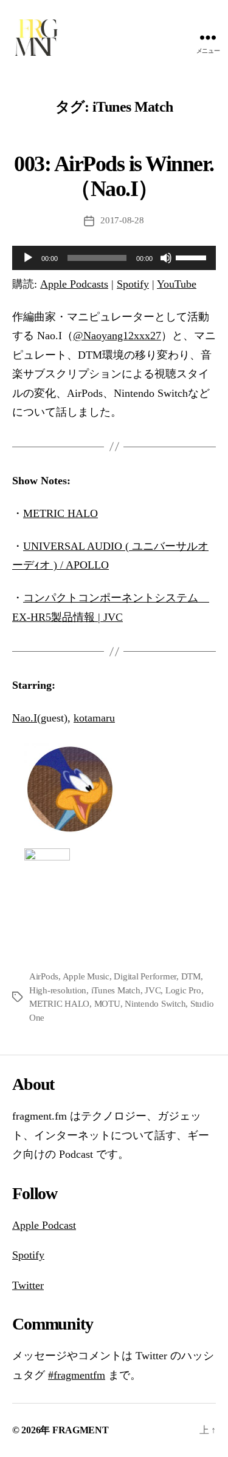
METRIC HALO (60, 513)
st (72, 1225)
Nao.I (24, 718)
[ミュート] (166, 258)
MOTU (107, 1004)
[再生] (28, 258)
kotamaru (94, 718)
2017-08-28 (121, 220)
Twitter (28, 1285)
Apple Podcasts (74, 284)
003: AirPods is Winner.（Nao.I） (114, 176)
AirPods (43, 976)
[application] (114, 258)
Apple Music (86, 976)
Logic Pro (183, 990)
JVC (153, 990)
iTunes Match (115, 990)
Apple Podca (40, 1225)
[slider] (193, 257)
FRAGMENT (80, 1430)
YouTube (176, 284)
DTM (191, 976)
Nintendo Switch (155, 1004)
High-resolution (57, 990)
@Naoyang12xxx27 (117, 336)
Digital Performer (145, 976)
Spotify (133, 284)
